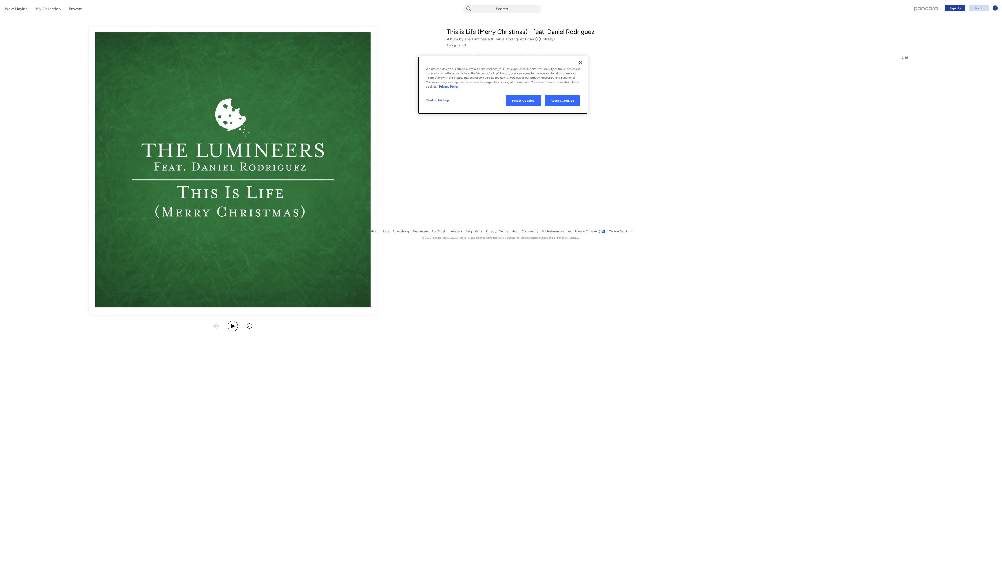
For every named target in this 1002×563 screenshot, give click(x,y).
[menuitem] (970, 8)
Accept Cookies (562, 100)
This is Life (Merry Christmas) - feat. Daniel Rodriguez (520, 31)
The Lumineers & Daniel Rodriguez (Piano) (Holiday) (509, 39)
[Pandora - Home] (926, 8)
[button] (680, 57)
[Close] (580, 62)
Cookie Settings (438, 100)
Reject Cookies (523, 100)
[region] (503, 85)
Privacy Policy (449, 86)
